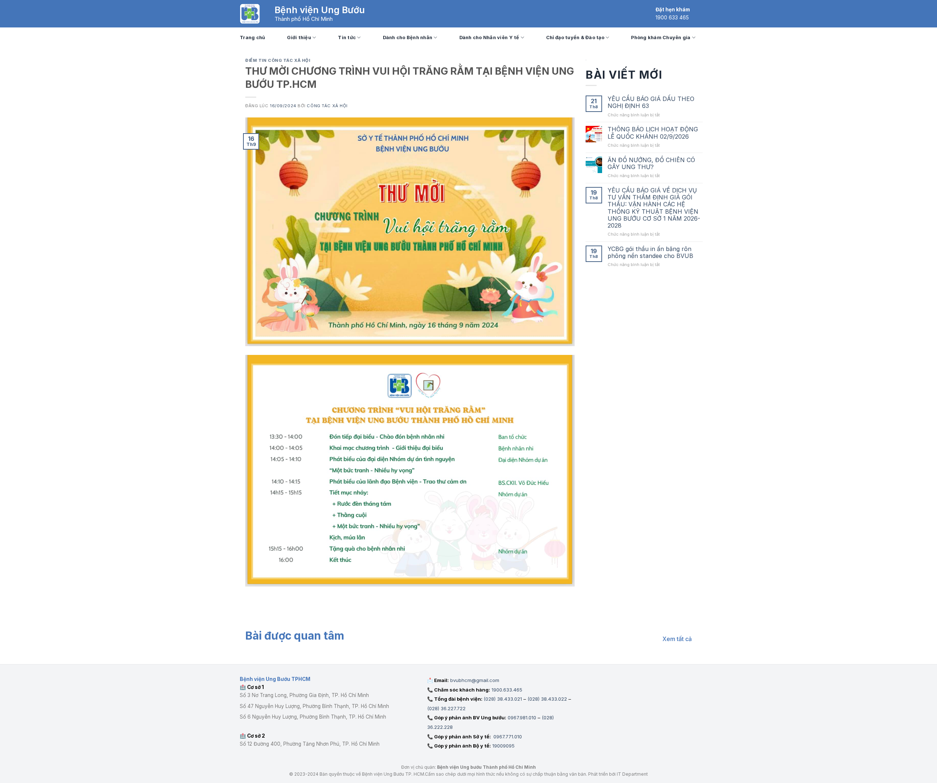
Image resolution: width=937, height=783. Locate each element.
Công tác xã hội (327, 105)
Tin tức (347, 37)
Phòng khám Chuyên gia (660, 37)
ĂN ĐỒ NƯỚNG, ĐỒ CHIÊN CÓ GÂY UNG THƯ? (651, 164)
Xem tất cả (677, 638)
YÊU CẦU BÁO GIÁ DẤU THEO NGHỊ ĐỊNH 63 (651, 102)
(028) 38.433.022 (547, 699)
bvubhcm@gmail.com (474, 680)
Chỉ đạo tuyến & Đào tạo (575, 37)
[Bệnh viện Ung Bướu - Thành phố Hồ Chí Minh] (250, 14)
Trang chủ (252, 37)
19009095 (503, 746)
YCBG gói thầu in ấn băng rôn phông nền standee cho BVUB (650, 252)
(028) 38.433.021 (503, 699)
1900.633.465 (507, 690)
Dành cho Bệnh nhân (408, 37)
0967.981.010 (522, 717)
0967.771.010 (507, 736)
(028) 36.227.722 (446, 708)
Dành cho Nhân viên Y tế (489, 37)
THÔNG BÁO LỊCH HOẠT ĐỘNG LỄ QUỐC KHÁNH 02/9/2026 (653, 133)
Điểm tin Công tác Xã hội (277, 60)
